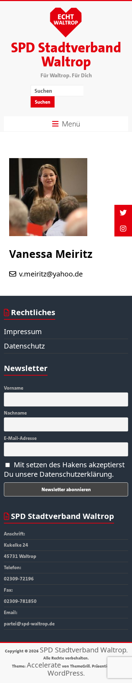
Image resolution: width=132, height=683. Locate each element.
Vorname (13, 388)
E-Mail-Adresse (20, 438)
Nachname (15, 413)
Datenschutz (24, 346)
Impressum (23, 331)
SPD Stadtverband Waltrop (66, 55)
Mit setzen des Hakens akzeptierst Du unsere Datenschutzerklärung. (64, 469)
